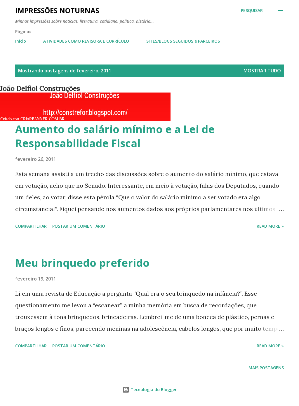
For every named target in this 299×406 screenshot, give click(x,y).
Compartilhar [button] (31, 226)
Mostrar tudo (262, 70)
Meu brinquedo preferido (82, 263)
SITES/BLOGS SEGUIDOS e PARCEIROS (183, 41)
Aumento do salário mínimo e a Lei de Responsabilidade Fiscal (115, 136)
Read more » (270, 226)
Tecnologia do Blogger (153, 389)
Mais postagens (266, 367)
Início (20, 41)
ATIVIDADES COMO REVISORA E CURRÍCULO (86, 41)
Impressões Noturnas (57, 10)
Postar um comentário (78, 226)
